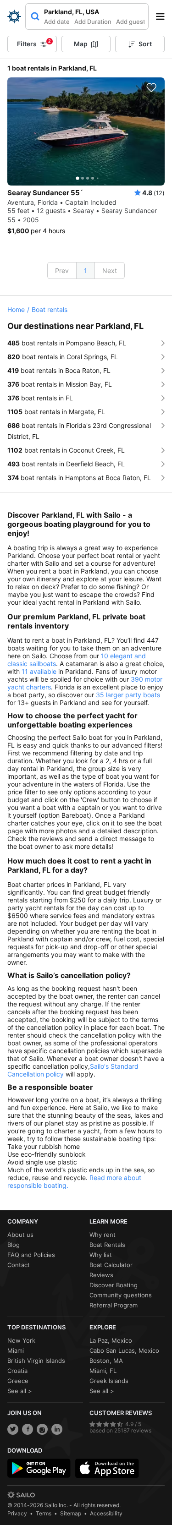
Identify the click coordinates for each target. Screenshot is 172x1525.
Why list (100, 1254)
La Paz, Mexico (110, 1340)
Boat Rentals (107, 1244)
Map (81, 44)
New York (21, 1340)
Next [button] (109, 270)
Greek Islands (108, 1380)
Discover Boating (113, 1285)
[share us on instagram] (42, 1429)
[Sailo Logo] (14, 16)
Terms (43, 1513)
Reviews (101, 1275)
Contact (18, 1264)
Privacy (17, 1513)
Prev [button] (62, 270)
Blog (13, 1244)
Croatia (17, 1370)
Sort (145, 44)
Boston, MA (106, 1360)
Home (16, 309)
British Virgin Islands (36, 1360)
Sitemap (70, 1513)
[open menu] (163, 16)
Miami (15, 1350)
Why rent (102, 1234)
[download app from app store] (107, 1468)
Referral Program (113, 1305)
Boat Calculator (111, 1264)
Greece (17, 1380)
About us (20, 1234)
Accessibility (106, 1513)
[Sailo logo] (21, 1494)
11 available (39, 671)
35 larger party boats (128, 695)
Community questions (120, 1295)
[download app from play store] (39, 1468)
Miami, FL (103, 1370)
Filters (34, 43)
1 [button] (85, 270)
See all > (19, 1390)
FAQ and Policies (31, 1254)
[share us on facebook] (27, 1429)
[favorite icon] (151, 87)
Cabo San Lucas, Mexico (124, 1350)
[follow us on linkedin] (56, 1429)
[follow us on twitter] (12, 1429)
